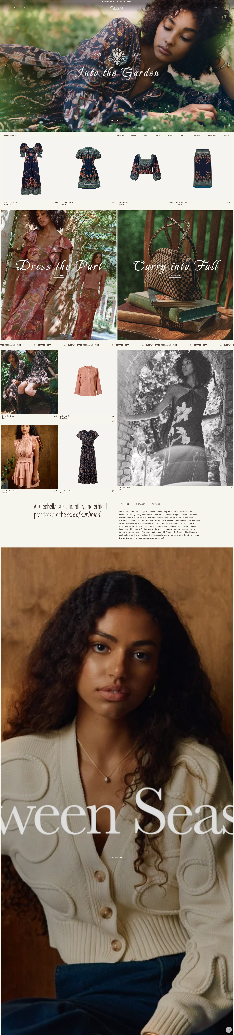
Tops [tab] (145, 136)
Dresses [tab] (133, 136)
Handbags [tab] (170, 136)
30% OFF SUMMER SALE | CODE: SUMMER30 (117, 2)
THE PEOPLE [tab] (125, 504)
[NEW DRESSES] (59, 275)
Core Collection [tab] (212, 136)
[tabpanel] (117, 172)
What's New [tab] (120, 136)
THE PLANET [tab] (140, 504)
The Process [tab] (156, 504)
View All (226, 136)
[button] (193, 8)
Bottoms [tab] (157, 136)
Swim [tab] (182, 136)
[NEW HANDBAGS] (175, 275)
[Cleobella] (117, 8)
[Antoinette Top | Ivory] (113, 421)
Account (202, 8)
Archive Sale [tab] (196, 136)
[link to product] (31, 168)
